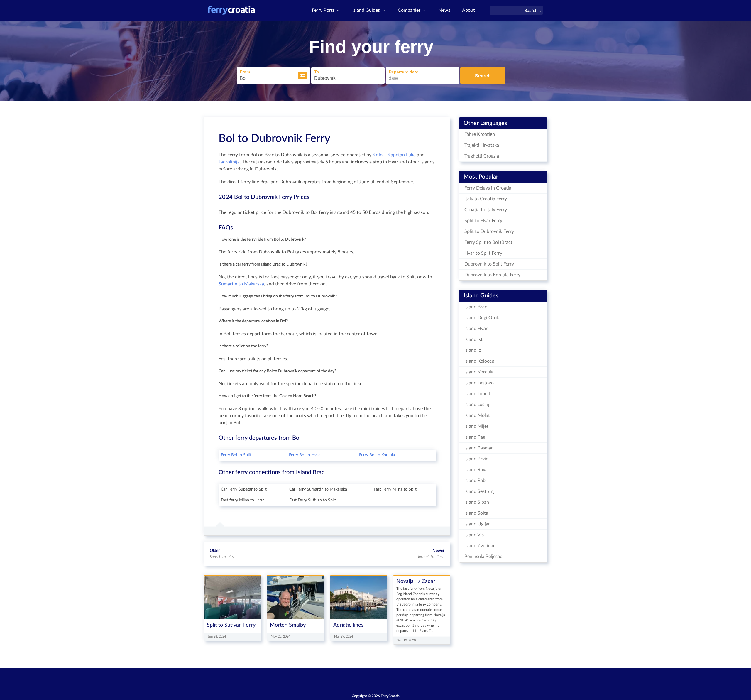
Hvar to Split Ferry (483, 253)
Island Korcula (478, 372)
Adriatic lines (348, 625)
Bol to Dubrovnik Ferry (274, 138)
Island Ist (473, 339)
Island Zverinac (479, 545)
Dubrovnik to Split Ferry (489, 264)
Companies (409, 10)
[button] (302, 75)
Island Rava (476, 469)
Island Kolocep (479, 361)
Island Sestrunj (479, 491)
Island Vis (474, 534)
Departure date (403, 72)
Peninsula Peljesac (483, 556)
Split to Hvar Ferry (483, 220)
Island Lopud (477, 393)
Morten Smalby (288, 625)
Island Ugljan (477, 524)
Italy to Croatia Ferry (485, 199)
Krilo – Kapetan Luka (394, 155)
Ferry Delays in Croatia (487, 188)
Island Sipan (476, 502)
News (444, 10)
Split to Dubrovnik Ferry (489, 231)
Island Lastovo (479, 383)
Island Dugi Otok (481, 317)
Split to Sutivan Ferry (231, 625)
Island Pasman (479, 448)
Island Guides (366, 10)
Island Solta (476, 513)
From (245, 72)
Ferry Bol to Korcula (377, 455)
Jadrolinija (229, 162)
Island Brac (475, 307)
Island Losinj (476, 404)
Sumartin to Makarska (241, 284)
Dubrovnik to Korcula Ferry (492, 275)
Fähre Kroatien (479, 134)
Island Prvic (476, 458)
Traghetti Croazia (481, 156)
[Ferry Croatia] (231, 10)
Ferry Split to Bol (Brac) (488, 242)
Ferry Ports (323, 10)
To (316, 72)
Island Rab (475, 480)
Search (483, 75)
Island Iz (472, 350)
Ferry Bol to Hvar (304, 455)
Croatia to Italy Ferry (485, 209)
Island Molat (477, 415)
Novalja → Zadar (415, 581)
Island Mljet (476, 426)
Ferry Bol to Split (236, 455)
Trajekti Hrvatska (481, 145)
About (468, 10)
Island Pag (474, 437)
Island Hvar (476, 328)
